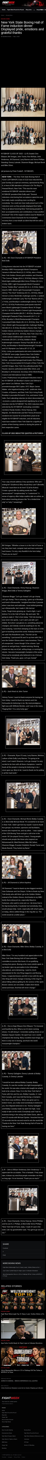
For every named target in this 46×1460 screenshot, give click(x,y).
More (42, 9)
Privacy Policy (17, 1457)
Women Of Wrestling (29, 1445)
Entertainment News (7, 1433)
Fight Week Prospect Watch (9, 1436)
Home (3, 9)
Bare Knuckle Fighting (7, 1430)
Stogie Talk (4, 1417)
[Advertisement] (23, 62)
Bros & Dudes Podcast (7, 1419)
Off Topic (26, 1442)
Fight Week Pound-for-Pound (15, 9)
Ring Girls (28, 9)
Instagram (10, 1457)
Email (4, 1255)
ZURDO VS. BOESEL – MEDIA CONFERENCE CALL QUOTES (19, 1381)
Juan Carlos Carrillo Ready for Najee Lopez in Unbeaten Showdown (20, 1270)
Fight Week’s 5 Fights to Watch (9, 1439)
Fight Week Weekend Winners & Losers (34, 1436)
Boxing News (9, 15)
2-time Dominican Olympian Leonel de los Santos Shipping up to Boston (22, 1388)
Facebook (5, 1248)
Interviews (26, 1439)
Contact (23, 1457)
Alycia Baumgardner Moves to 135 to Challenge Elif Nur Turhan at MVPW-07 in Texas (22, 1275)
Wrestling (4, 1448)
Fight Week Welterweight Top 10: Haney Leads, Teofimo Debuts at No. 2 (21, 1267)
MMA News (4, 1442)
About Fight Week (6, 1421)
